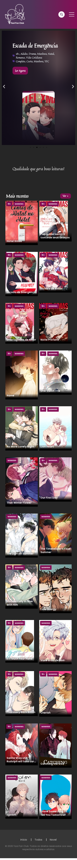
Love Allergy (48, 609)
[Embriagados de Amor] (19, 323)
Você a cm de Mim (52, 660)
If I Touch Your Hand (19, 658)
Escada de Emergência (22, 292)
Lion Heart (47, 446)
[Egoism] (21, 796)
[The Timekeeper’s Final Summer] (55, 535)
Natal (51, 54)
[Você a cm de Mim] (55, 642)
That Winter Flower (19, 502)
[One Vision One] (55, 372)
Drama (32, 54)
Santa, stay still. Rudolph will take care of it (21, 761)
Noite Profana (49, 339)
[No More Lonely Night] (21, 428)
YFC (47, 61)
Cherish (45, 712)
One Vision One (50, 391)
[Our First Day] (55, 479)
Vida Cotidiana (34, 57)
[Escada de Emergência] (21, 274)
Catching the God (52, 764)
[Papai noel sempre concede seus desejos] (53, 221)
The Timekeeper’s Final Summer (55, 550)
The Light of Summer (20, 553)
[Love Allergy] (55, 588)
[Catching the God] (55, 745)
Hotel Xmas (14, 241)
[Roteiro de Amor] (53, 272)
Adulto (24, 54)
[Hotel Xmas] (21, 223)
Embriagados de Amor (21, 339)
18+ (17, 54)
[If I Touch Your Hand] (19, 641)
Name (10, 395)
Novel (53, 839)
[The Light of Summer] (21, 535)
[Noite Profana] (53, 323)
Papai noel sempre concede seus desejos (55, 235)
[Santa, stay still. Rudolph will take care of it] (21, 744)
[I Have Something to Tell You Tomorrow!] (55, 796)
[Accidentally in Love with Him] (21, 586)
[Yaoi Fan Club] (15, 14)
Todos (38, 839)
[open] (71, 14)
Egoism (11, 814)
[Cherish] (55, 694)
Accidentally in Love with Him (20, 602)
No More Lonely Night (20, 446)
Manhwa (42, 54)
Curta (30, 61)
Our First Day (48, 497)
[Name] (21, 375)
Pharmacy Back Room (21, 712)
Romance (20, 57)
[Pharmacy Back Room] (19, 693)
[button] (4, 86)
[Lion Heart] (55, 428)
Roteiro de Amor (51, 288)
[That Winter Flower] (21, 482)
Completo (20, 61)
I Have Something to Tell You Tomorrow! (53, 813)
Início (23, 839)
